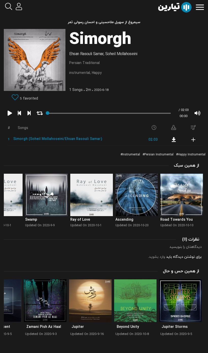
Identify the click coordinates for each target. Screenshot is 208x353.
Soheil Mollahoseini (121, 54)
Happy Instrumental (191, 155)
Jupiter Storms (175, 327)
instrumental (79, 73)
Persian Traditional (84, 63)
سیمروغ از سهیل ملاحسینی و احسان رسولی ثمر (104, 22)
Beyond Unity (128, 327)
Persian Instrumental (159, 155)
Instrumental (131, 155)
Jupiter (78, 327)
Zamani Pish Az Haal (43, 327)
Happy (97, 73)
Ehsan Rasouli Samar (86, 54)
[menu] (199, 6)
